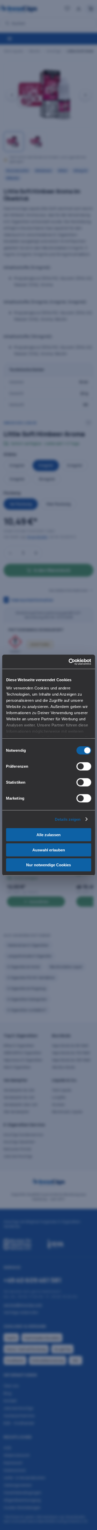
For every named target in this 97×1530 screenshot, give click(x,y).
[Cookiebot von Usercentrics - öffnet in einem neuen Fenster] (69, 661)
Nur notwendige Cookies (48, 865)
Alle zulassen (48, 835)
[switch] (83, 766)
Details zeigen (67, 819)
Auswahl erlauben (48, 850)
